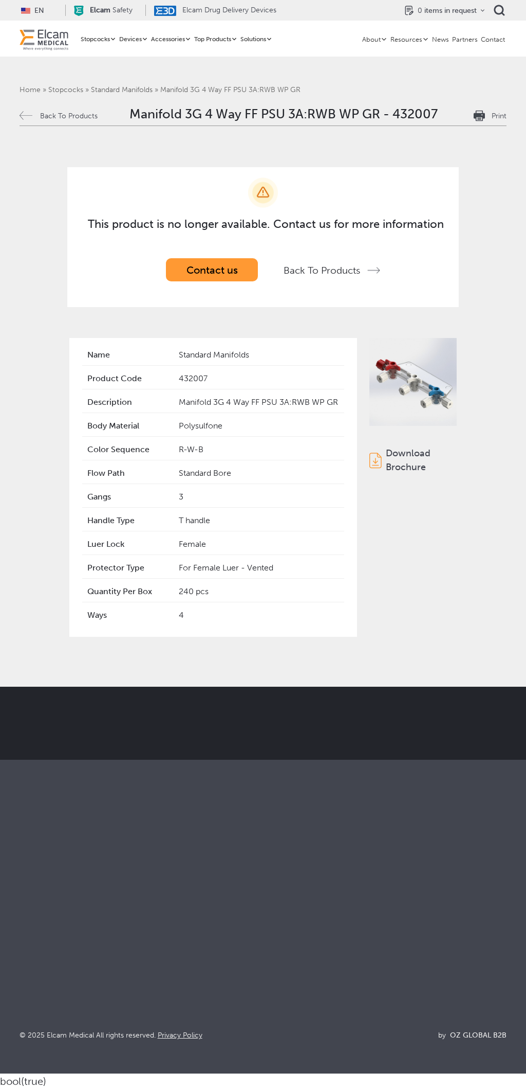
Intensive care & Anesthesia (191, 926)
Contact (493, 39)
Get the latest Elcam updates (276, 760)
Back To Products (69, 116)
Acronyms (404, 968)
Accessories (168, 39)
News (440, 39)
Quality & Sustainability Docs (437, 940)
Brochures (404, 926)
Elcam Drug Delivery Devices (228, 10)
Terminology (408, 954)
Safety (111, 10)
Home (30, 89)
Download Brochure (408, 460)
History (276, 1009)
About (371, 39)
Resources (406, 39)
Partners (465, 39)
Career (276, 996)
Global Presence (293, 968)
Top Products (212, 39)
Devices (130, 39)
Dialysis (155, 940)
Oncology (159, 968)
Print (499, 116)
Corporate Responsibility (308, 954)
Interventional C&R (176, 954)
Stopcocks (95, 39)
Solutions (253, 39)
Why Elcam (284, 926)
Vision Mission (289, 940)
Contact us (212, 270)
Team (273, 982)
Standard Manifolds (122, 89)
